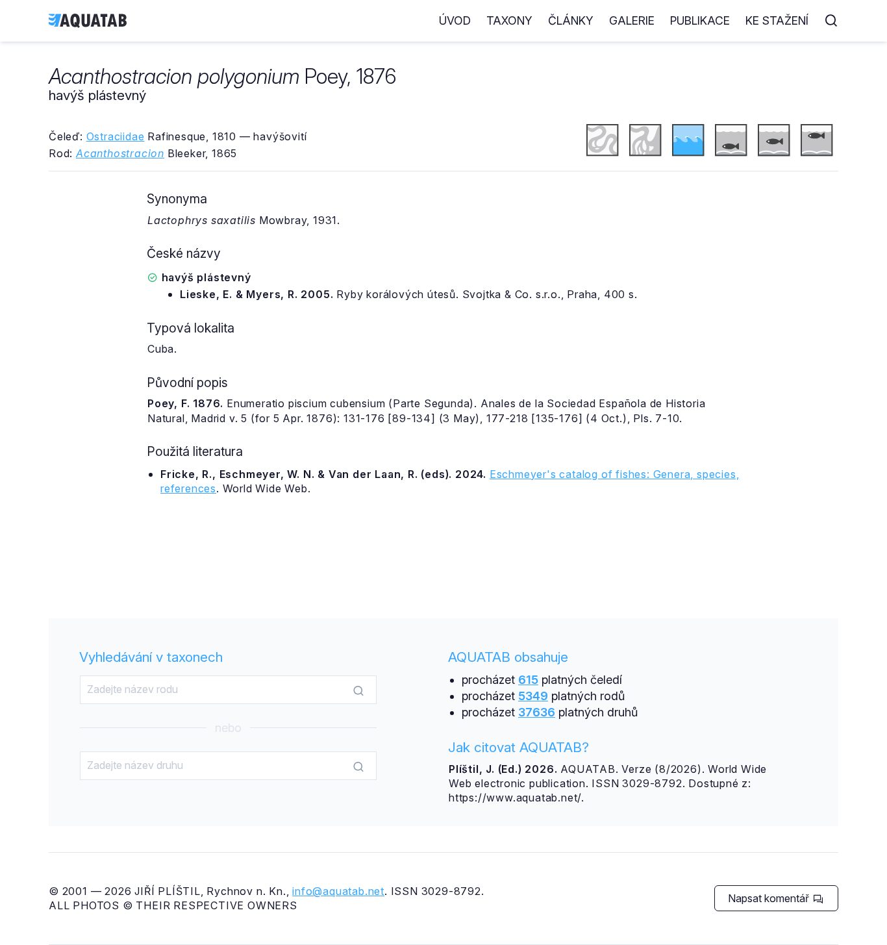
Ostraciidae (115, 136)
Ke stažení (776, 20)
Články (570, 20)
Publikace (700, 20)
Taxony (509, 20)
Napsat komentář (770, 898)
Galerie (632, 20)
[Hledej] (358, 690)
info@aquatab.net (338, 891)
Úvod (455, 20)
